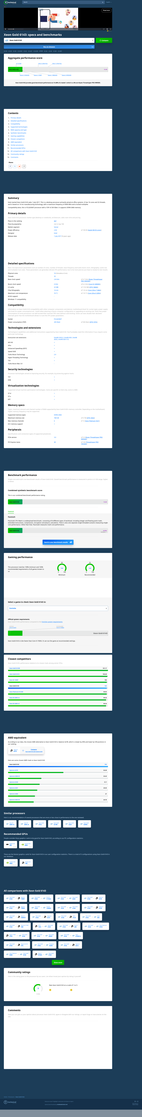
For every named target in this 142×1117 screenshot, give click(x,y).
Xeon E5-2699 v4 (14, 697)
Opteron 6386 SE (14, 776)
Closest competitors (18, 139)
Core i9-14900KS (94, 284)
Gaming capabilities (18, 136)
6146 (50, 51)
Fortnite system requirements (52, 622)
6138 (10, 51)
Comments (14, 157)
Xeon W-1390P (13, 680)
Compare (105, 40)
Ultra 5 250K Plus (43, 63)
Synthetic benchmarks (18, 133)
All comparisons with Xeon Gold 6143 (24, 151)
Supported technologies (19, 127)
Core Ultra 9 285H (94, 293)
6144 (45, 51)
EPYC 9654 (90, 418)
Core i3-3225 (12, 627)
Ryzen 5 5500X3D (24, 75)
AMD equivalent (16, 142)
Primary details (16, 118)
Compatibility (15, 124)
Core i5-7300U (60, 627)
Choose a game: (58, 608)
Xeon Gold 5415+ (14, 674)
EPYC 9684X (94, 287)
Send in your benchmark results (56, 542)
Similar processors (17, 145)
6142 (25, 51)
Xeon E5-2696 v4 (14, 703)
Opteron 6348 (13, 782)
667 (55, 221)
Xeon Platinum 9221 (92, 421)
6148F (60, 51)
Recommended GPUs (18, 148)
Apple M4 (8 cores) (94, 230)
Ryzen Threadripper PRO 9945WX (91, 280)
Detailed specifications (19, 121)
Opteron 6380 (13, 794)
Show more (58, 962)
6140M (20, 51)
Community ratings (17, 154)
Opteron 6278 (13, 770)
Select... (49, 40)
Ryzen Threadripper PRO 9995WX (92, 438)
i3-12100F (18, 63)
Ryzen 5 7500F (38, 75)
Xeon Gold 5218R (14, 668)
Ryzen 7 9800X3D (52, 75)
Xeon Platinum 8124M (16, 692)
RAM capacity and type (19, 130)
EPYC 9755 (93, 322)
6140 (14, 51)
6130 (5, 51)
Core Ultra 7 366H (94, 290)
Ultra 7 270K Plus (57, 63)
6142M (36, 51)
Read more (106, 10)
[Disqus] (59, 1044)
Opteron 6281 (13, 788)
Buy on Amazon (68, 47)
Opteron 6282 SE (14, 800)
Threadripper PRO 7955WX (90, 443)
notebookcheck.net (62, 1104)
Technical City (10, 2)
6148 (55, 51)
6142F (30, 51)
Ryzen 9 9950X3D (66, 75)
